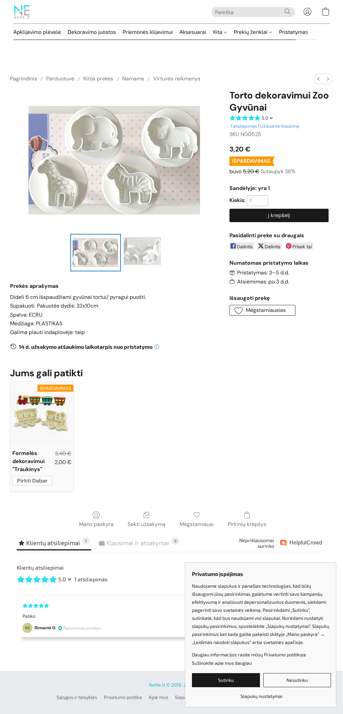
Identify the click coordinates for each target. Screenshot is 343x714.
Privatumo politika (123, 697)
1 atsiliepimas (243, 126)
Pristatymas (293, 31)
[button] (21, 11)
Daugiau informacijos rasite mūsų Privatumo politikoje (249, 654)
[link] (261, 693)
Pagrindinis (23, 78)
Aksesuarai (193, 31)
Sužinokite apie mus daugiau (222, 663)
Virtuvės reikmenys (176, 78)
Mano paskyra (96, 524)
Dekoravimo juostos (92, 31)
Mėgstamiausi (197, 524)
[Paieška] (287, 11)
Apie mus (158, 697)
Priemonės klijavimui (148, 31)
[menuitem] (318, 79)
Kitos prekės (98, 78)
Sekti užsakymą (146, 524)
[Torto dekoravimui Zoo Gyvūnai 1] (142, 252)
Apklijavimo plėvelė (37, 31)
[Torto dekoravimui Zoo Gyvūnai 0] (95, 252)
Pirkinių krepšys (247, 524)
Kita (218, 31)
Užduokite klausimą (279, 126)
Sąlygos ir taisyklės (77, 697)
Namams (133, 78)
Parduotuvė (60, 78)
